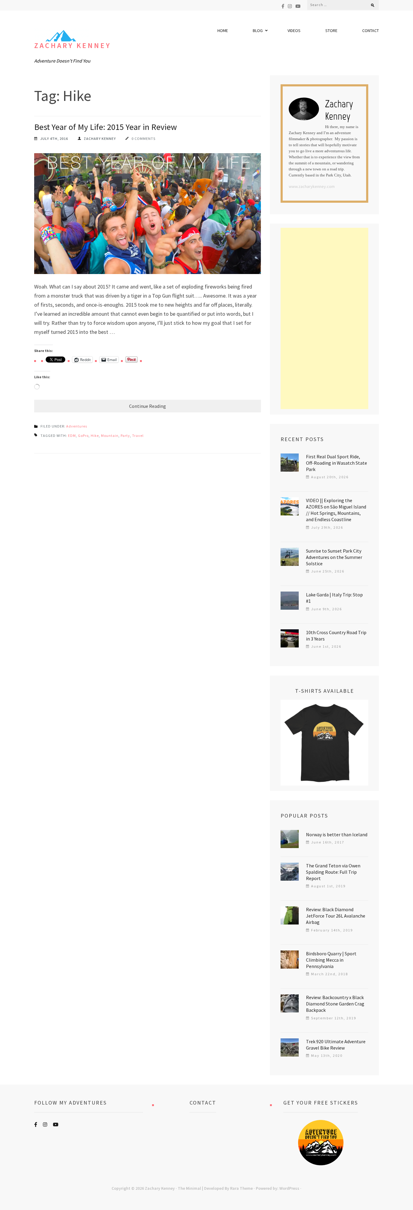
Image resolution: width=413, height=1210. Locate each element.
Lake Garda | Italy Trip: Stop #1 (334, 598)
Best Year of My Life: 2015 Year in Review (105, 126)
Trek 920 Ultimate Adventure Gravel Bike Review (336, 1044)
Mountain (110, 435)
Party (125, 435)
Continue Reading (147, 406)
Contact (370, 30)
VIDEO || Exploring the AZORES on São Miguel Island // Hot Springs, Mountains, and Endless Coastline (336, 509)
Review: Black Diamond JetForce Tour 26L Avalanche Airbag (335, 915)
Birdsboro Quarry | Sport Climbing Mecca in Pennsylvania (331, 959)
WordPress (289, 1188)
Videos (294, 30)
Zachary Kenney (72, 45)
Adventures (76, 426)
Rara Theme (241, 1188)
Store (331, 30)
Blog (258, 30)
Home (222, 30)
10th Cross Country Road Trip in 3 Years (336, 635)
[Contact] (203, 1142)
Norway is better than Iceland (336, 834)
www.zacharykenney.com (312, 186)
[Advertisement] (324, 318)
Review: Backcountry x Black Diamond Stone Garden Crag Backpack (335, 1003)
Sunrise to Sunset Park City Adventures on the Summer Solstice (334, 557)
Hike (95, 435)
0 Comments (143, 138)
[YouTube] (298, 6)
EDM (72, 435)
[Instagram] (290, 6)
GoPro (83, 435)
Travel (138, 435)
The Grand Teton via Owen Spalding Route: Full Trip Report (333, 872)
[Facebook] (282, 6)
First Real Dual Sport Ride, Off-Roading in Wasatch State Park (336, 462)
